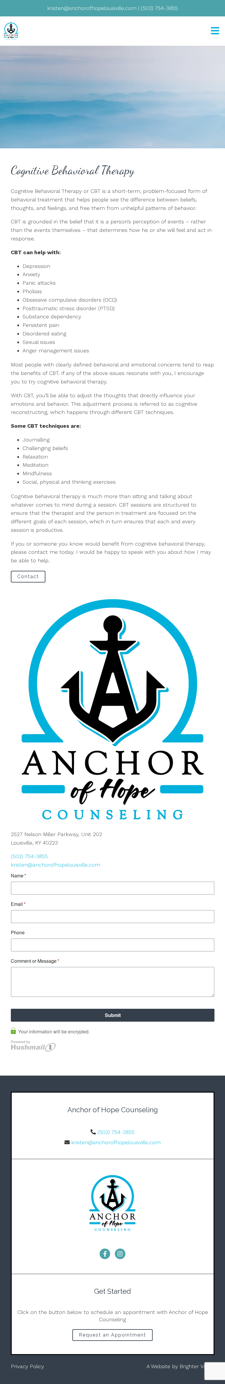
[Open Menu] (215, 31)
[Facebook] (105, 1254)
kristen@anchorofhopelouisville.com (55, 865)
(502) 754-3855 (29, 856)
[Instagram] (120, 1254)
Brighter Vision (197, 1366)
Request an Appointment (112, 1335)
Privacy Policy (27, 1366)
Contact (28, 576)
